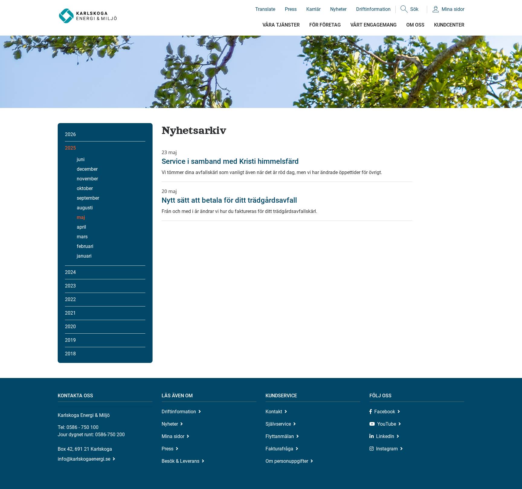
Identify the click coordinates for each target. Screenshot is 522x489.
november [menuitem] (87, 179)
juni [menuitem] (81, 159)
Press (291, 9)
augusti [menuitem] (85, 208)
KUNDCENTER (449, 25)
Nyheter (338, 9)
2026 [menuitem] (70, 134)
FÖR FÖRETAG (325, 25)
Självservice (278, 424)
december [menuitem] (87, 169)
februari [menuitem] (85, 246)
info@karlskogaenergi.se (84, 459)
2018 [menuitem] (70, 354)
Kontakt (274, 411)
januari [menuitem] (84, 256)
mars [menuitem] (82, 237)
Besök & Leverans (180, 461)
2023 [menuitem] (70, 286)
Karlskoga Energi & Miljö (88, 16)
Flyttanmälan (280, 436)
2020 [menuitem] (70, 326)
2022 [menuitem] (70, 299)
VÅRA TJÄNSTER (281, 25)
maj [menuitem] (81, 217)
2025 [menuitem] (70, 148)
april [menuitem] (81, 227)
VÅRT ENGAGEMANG (373, 25)
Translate (265, 9)
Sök (414, 9)
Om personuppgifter (287, 461)
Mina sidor (453, 9)
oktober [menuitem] (85, 188)
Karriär (313, 9)
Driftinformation (373, 9)
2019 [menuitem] (70, 340)
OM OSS (415, 25)
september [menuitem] (88, 198)
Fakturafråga (279, 449)
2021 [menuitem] (70, 313)
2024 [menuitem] (70, 272)
